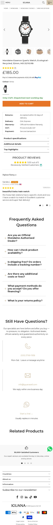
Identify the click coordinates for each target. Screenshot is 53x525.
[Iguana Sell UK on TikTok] (31, 497)
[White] (6, 89)
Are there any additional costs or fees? (23, 275)
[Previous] (4, 29)
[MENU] (1, 2)
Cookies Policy (32, 524)
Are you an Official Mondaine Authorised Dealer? (21, 238)
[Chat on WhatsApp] (49, 450)
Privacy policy (20, 524)
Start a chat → (26, 414)
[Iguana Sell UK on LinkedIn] (26, 497)
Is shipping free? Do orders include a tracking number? (25, 263)
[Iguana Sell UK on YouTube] (35, 497)
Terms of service (33, 521)
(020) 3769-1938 (28, 355)
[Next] (48, 29)
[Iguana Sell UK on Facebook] (17, 497)
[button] (8, 68)
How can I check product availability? (23, 251)
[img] (8, 188)
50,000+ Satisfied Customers (26, 452)
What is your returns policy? (25, 300)
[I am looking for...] (43, 2)
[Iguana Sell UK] (26, 2)
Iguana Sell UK (36, 506)
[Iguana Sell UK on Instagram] (22, 497)
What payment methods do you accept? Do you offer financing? (25, 288)
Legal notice (20, 521)
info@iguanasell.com (28, 384)
